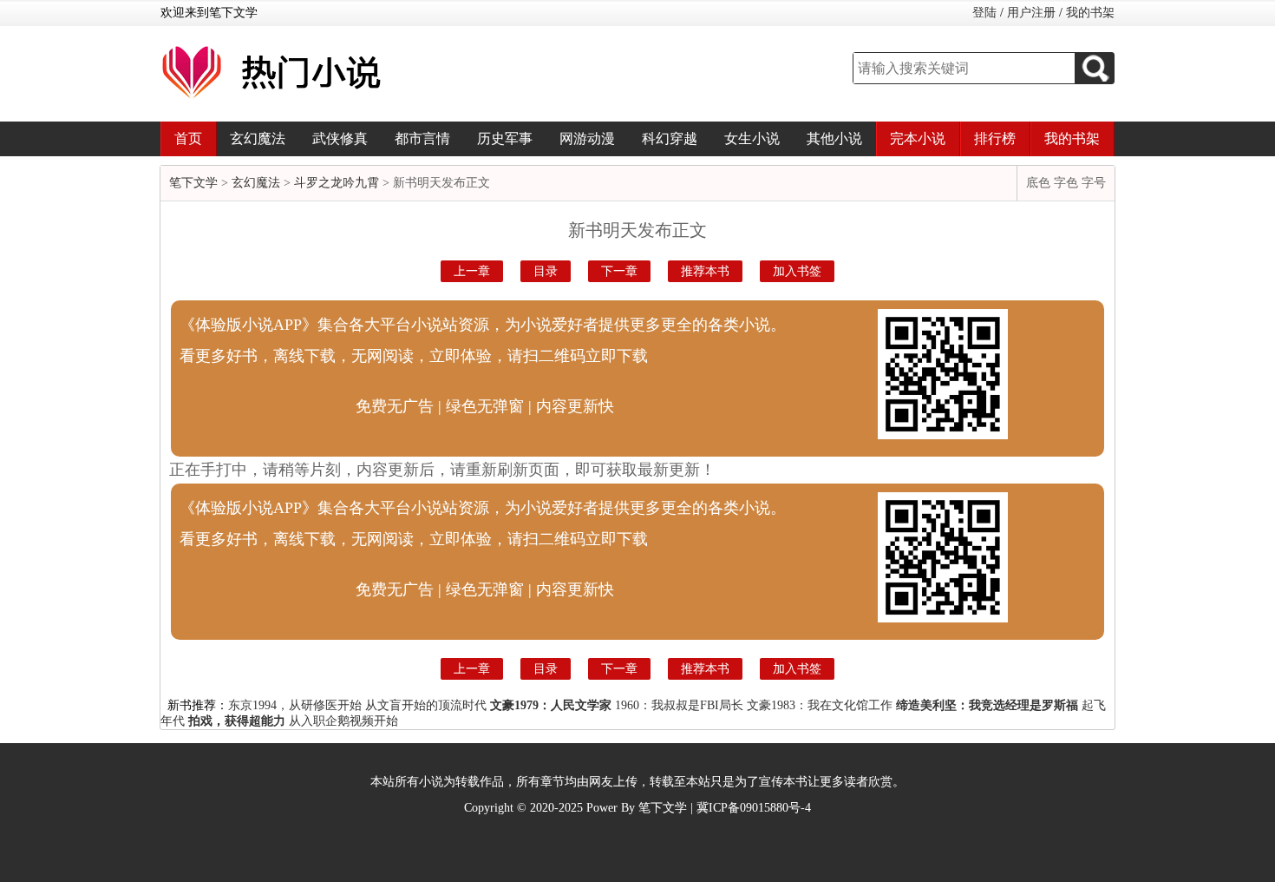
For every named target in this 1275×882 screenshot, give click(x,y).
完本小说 (917, 138)
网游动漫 (587, 138)
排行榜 (995, 138)
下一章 (619, 271)
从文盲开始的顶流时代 (426, 705)
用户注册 (1031, 12)
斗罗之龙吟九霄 (336, 182)
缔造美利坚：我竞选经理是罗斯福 (987, 705)
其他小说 (834, 138)
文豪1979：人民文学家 (550, 705)
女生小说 (752, 138)
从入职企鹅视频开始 (343, 720)
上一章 (472, 271)
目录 (545, 271)
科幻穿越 (669, 138)
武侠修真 (340, 138)
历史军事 (505, 138)
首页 (188, 138)
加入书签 (797, 271)
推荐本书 (705, 271)
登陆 (984, 12)
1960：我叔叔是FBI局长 (679, 705)
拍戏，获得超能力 (236, 720)
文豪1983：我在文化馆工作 (819, 705)
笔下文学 (193, 182)
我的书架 (1090, 12)
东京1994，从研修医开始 (295, 705)
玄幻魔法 (257, 138)
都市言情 (422, 138)
